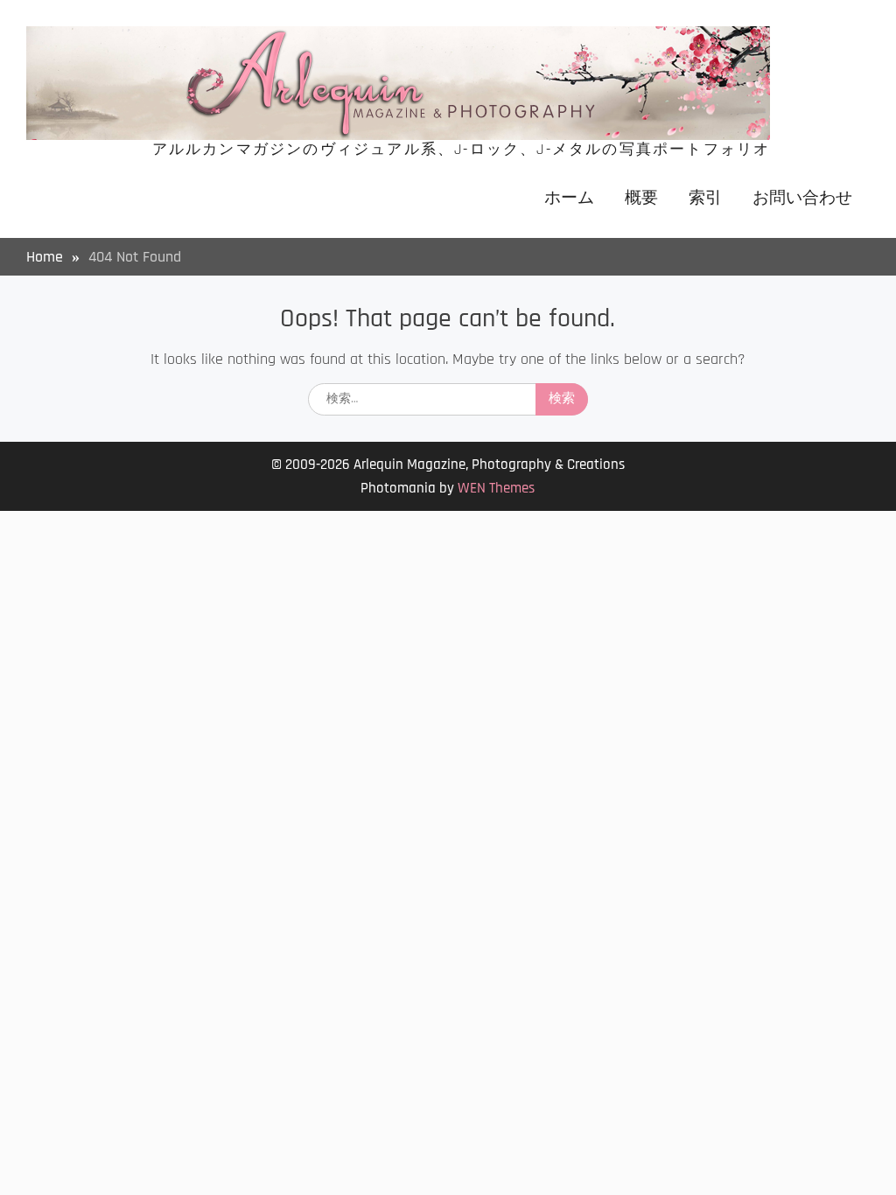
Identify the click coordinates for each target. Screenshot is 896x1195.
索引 (705, 198)
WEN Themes (496, 488)
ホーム (569, 198)
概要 (641, 198)
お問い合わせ (802, 198)
